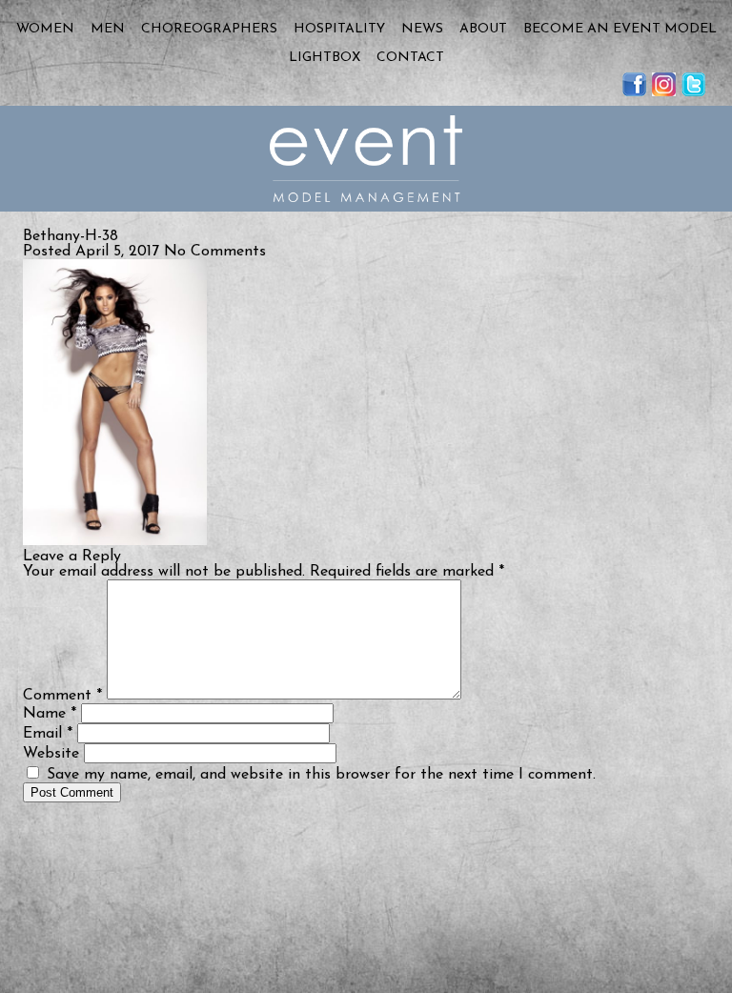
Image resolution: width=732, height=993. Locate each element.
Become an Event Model (620, 29)
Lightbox (324, 58)
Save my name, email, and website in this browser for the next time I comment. (321, 774)
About (483, 29)
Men (108, 29)
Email (47, 733)
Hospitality (339, 29)
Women (45, 29)
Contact (410, 58)
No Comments (215, 251)
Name (49, 713)
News (422, 29)
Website (51, 753)
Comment (62, 695)
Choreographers (209, 29)
